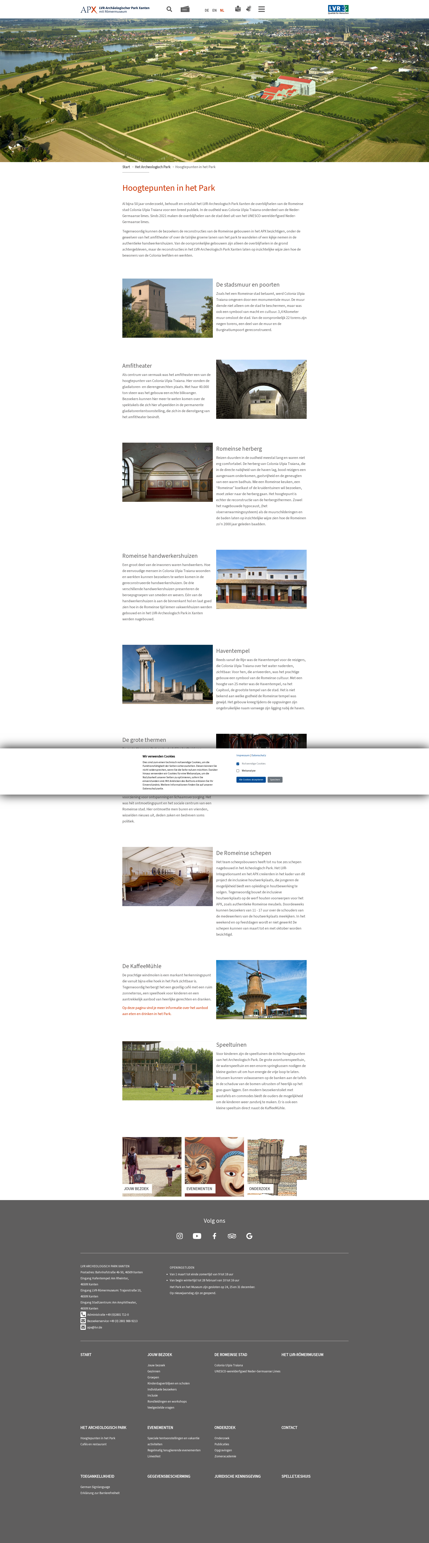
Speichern (275, 779)
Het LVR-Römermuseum (302, 1354)
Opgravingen (223, 1450)
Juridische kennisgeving (237, 1476)
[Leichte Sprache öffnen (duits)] (238, 9)
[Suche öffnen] (169, 10)
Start (126, 166)
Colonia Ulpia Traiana (228, 1365)
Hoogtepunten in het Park (97, 1438)
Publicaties (221, 1444)
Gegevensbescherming (168, 1476)
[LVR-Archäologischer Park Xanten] (114, 10)
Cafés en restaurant (93, 1444)
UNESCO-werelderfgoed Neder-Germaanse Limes (247, 1371)
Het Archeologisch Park (152, 166)
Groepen (153, 1377)
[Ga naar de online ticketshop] (185, 10)
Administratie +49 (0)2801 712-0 (108, 1315)
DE (207, 10)
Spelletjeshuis (296, 1476)
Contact (289, 1427)
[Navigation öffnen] (261, 10)
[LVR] (338, 10)
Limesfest (154, 1456)
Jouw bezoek (159, 1354)
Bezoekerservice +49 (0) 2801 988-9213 (112, 1321)
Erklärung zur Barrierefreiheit (100, 1493)
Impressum (243, 755)
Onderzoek (224, 1427)
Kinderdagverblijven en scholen (168, 1383)
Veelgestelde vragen (160, 1407)
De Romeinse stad (230, 1354)
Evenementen (160, 1427)
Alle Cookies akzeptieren (251, 779)
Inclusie (152, 1395)
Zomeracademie (225, 1456)
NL (222, 10)
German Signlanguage (95, 1487)
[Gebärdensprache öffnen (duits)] (248, 9)
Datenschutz (258, 755)
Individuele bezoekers (162, 1389)
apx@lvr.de (94, 1327)
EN (214, 10)
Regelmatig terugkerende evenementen (174, 1450)
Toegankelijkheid (97, 1476)
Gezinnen (153, 1371)
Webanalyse (249, 770)
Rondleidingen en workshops (167, 1401)
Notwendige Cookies (254, 763)
